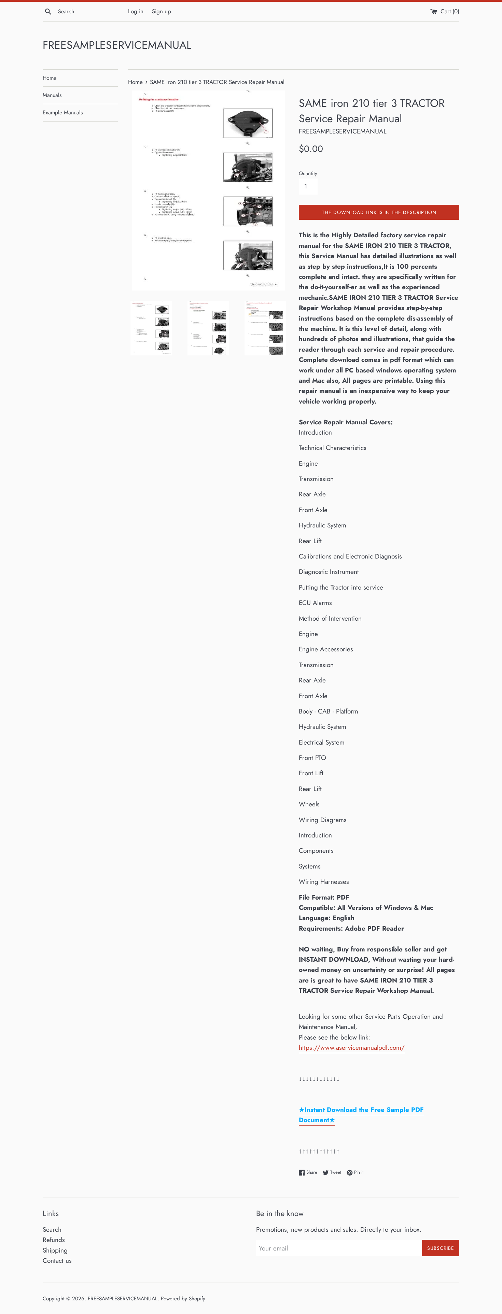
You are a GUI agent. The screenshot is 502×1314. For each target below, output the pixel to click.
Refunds (54, 1239)
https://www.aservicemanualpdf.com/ (352, 1047)
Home (49, 78)
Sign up (161, 11)
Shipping (55, 1250)
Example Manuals (63, 112)
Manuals (52, 95)
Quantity (308, 173)
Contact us (57, 1260)
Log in (135, 11)
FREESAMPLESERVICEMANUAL (117, 45)
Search (52, 1229)
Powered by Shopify (183, 1298)
